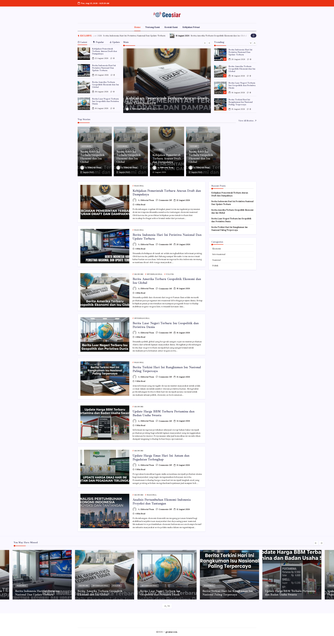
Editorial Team (138, 109)
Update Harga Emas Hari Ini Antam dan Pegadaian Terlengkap (161, 457)
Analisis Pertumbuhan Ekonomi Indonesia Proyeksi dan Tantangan (162, 501)
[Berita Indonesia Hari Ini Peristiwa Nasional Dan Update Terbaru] (167, 80)
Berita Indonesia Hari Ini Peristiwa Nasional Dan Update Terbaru (103, 35)
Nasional (216, 260)
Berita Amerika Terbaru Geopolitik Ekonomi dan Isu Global (188, 35)
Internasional (218, 254)
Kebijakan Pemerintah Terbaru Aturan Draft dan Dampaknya (104, 51)
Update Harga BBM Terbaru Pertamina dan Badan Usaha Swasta (242, 102)
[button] (253, 36)
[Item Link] (84, 53)
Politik (215, 265)
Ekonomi (216, 248)
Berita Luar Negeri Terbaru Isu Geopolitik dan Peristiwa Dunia (105, 101)
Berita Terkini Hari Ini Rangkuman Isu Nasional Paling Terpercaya (241, 85)
